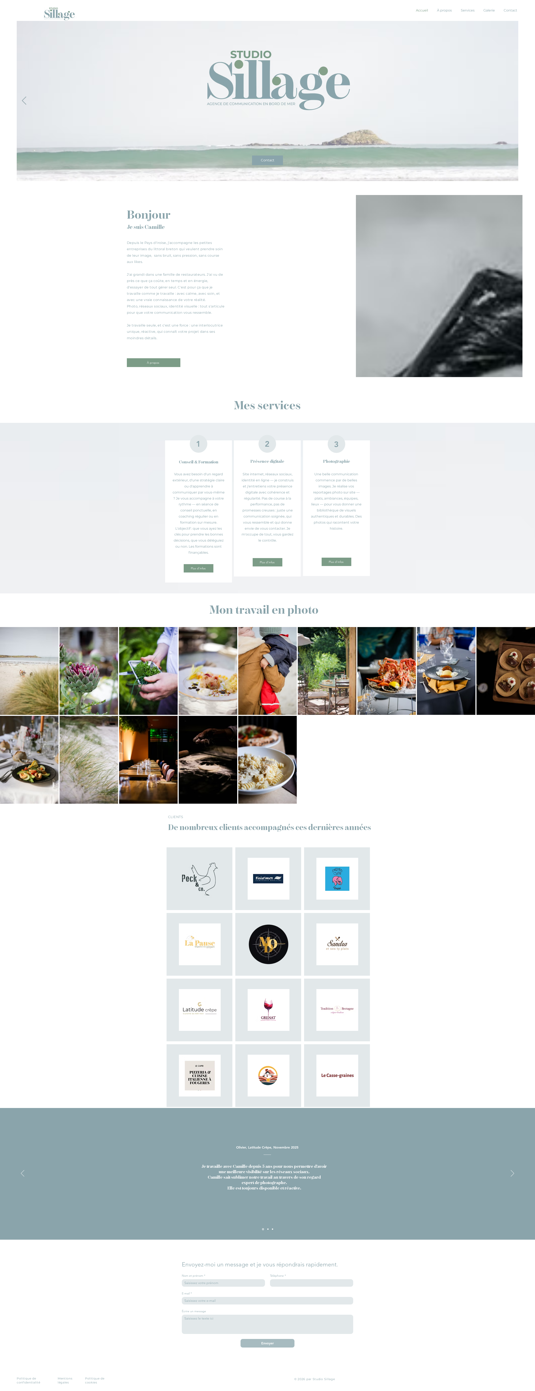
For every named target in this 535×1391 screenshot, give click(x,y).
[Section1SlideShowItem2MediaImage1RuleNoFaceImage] (268, 1229)
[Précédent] (22, 1173)
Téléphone (278, 1276)
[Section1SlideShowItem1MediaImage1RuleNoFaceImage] (262, 1229)
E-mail (187, 1293)
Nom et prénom (193, 1276)
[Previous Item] (24, 101)
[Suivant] (512, 1173)
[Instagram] (526, 695)
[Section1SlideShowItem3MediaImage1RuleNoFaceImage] (272, 1229)
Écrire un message (194, 1311)
